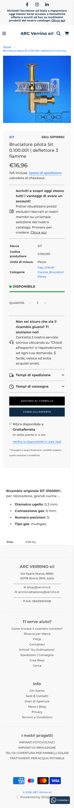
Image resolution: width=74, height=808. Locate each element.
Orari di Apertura (37, 701)
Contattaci (37, 644)
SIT (11, 137)
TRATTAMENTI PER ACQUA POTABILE (37, 758)
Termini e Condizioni (37, 717)
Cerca (37, 665)
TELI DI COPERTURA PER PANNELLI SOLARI (37, 753)
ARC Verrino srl (37, 33)
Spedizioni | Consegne (37, 655)
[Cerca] (58, 33)
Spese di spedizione (45, 173)
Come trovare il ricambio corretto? (37, 629)
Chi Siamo (37, 691)
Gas (40, 267)
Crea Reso (37, 660)
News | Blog (37, 706)
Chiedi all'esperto (37, 411)
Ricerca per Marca (37, 634)
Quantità (16, 303)
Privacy (37, 712)
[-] (30, 303)
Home (7, 46)
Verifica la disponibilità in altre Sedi (37, 441)
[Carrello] (67, 33)
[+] (45, 303)
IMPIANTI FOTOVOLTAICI (37, 742)
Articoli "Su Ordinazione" (37, 650)
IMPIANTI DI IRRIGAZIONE (37, 747)
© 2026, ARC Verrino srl (37, 792)
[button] (37, 375)
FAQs (37, 639)
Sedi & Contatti (37, 696)
